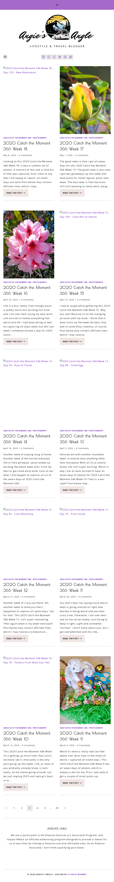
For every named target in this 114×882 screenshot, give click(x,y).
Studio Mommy (77, 874)
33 (57, 808)
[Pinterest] (65, 57)
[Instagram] (48, 57)
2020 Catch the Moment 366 (17, 138)
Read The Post (17, 194)
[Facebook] (43, 57)
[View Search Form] (5, 56)
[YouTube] (59, 57)
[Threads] (54, 57)
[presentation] (28, 100)
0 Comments (25, 155)
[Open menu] (57, 5)
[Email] (70, 57)
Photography (40, 138)
